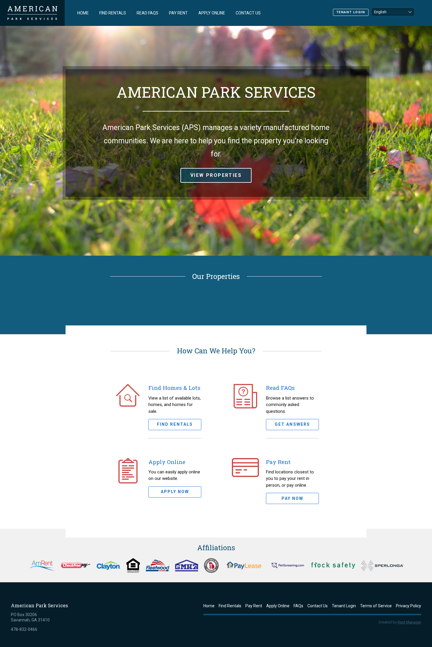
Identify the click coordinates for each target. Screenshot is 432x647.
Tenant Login (350, 12)
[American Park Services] (32, 13)
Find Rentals (112, 13)
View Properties (216, 175)
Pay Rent (178, 13)
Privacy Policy (408, 605)
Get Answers (292, 424)
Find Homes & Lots (174, 387)
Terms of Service (376, 605)
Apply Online (211, 13)
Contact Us (248, 13)
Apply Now (175, 491)
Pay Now (293, 498)
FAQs (298, 605)
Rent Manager (409, 622)
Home (83, 13)
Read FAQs (147, 13)
